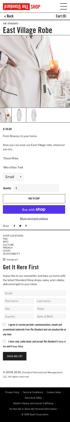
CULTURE (8, 244)
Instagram (12, 259)
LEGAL (7, 250)
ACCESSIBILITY (11, 253)
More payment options (34, 218)
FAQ (5, 238)
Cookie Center (54, 392)
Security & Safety (33, 397)
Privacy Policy (17, 347)
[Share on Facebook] (14, 226)
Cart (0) (61, 17)
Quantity (7, 188)
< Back (9, 17)
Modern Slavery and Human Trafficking (33, 403)
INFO (5, 241)
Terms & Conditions (33, 392)
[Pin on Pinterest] (25, 226)
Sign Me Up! (14, 356)
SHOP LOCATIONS (13, 235)
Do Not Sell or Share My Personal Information (33, 409)
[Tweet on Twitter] (19, 226)
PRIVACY (8, 247)
